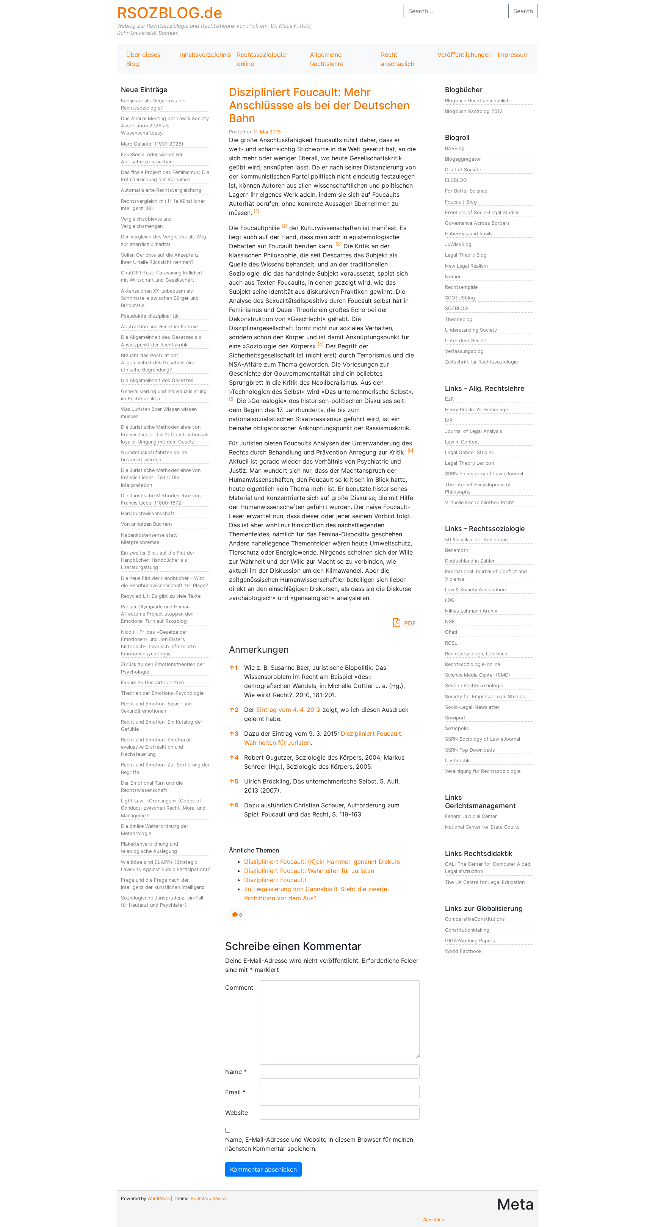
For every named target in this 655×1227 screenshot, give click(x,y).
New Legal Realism (466, 266)
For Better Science (466, 191)
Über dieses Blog (143, 59)
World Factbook (463, 951)
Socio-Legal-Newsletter (472, 707)
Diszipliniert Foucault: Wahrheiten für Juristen (309, 870)
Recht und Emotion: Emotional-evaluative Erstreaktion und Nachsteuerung (157, 747)
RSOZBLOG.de (170, 12)
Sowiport (455, 718)
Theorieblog (459, 319)
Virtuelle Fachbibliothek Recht (479, 502)
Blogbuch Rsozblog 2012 (474, 111)
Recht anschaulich (397, 59)
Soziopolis (457, 728)
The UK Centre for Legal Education (485, 882)
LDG (450, 600)
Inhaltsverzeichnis (205, 54)
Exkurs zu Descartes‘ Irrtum (152, 682)
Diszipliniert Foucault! (275, 880)
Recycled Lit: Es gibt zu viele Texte (161, 596)
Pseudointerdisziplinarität (150, 316)
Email (235, 1092)
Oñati (451, 632)
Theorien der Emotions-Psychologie (162, 693)
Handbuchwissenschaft (147, 513)
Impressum (513, 54)
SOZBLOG (456, 308)
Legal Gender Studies (469, 452)
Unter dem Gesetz (466, 340)
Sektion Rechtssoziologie (474, 685)
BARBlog (455, 148)
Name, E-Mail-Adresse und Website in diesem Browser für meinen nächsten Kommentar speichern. (319, 1144)
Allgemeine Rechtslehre (326, 59)
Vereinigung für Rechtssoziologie (482, 771)
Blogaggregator (463, 159)
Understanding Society (471, 330)
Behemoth (457, 550)
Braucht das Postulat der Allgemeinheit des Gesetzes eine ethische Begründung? (158, 363)
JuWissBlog (458, 244)
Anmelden (433, 1219)
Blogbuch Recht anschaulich (477, 100)
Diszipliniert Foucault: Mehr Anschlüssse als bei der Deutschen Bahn (319, 105)
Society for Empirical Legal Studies (485, 696)
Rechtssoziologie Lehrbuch (476, 654)
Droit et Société (463, 169)
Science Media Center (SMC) (477, 675)
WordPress (158, 1198)
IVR (449, 420)
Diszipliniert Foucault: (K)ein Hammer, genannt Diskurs (322, 861)
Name (236, 1071)
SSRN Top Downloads (470, 750)
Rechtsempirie (461, 287)
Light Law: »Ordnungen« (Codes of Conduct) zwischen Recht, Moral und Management (163, 808)
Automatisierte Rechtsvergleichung (161, 190)
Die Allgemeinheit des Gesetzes (157, 380)
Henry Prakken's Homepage (476, 409)
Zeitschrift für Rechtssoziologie (481, 362)
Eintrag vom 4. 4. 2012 (288, 709)
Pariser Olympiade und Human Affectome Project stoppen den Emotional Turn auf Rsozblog (157, 614)
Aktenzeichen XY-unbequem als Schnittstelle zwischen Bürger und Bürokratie (160, 298)
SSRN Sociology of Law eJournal (482, 739)
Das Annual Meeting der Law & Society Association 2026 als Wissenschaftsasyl (165, 126)
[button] (256, 212)
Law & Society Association (475, 589)
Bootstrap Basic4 (209, 1198)
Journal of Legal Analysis (473, 431)
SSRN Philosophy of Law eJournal (484, 473)
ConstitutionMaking (467, 930)
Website (236, 1112)
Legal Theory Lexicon (469, 463)
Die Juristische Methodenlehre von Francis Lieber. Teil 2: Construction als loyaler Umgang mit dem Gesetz (164, 434)
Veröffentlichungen (464, 54)
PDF (409, 623)
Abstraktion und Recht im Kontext (159, 326)
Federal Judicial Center (471, 816)
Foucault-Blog (461, 202)
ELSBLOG (456, 180)
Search (523, 11)
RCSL (451, 643)
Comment (239, 987)
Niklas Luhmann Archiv (471, 611)
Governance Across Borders (477, 223)
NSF (450, 621)
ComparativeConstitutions (475, 919)
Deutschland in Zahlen (470, 561)
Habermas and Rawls (469, 234)
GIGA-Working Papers (470, 940)
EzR (449, 399)
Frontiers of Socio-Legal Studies (482, 212)
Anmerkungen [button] (259, 649)
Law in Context (462, 442)
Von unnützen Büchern (146, 524)
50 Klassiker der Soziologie (476, 539)
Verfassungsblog (464, 351)
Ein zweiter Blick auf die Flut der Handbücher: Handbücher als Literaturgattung (157, 560)
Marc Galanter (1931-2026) (152, 144)
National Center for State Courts (482, 827)
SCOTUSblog (460, 298)
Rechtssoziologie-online (262, 59)
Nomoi (452, 276)
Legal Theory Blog (466, 255)
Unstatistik (457, 760)
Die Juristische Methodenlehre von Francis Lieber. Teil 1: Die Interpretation (161, 477)
